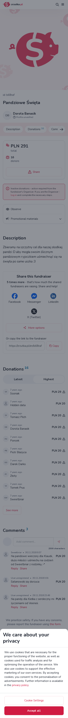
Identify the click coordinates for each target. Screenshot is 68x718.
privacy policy (20, 685)
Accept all (34, 711)
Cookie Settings (34, 700)
